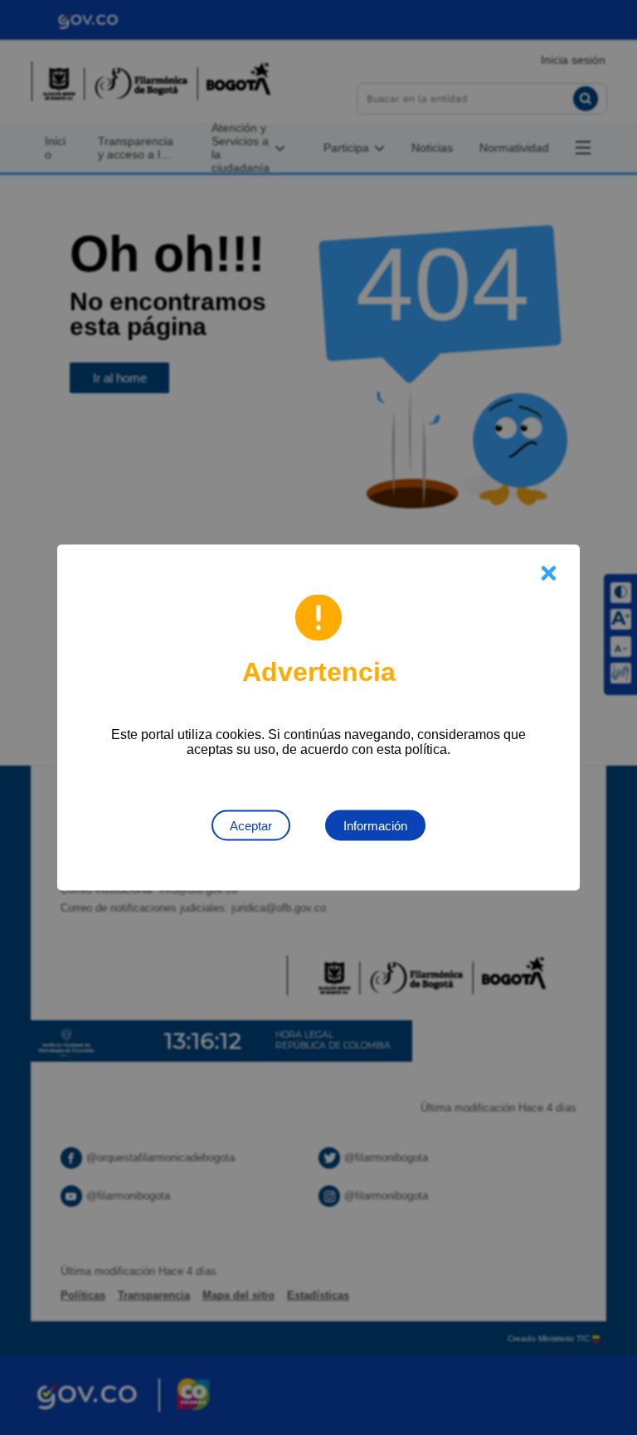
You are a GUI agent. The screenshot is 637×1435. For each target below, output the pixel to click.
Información (375, 826)
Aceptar (251, 826)
